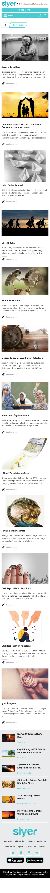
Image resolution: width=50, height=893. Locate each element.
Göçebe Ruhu (8, 242)
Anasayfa (8, 841)
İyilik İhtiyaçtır (9, 703)
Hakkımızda (19, 841)
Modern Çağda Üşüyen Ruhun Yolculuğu (22, 358)
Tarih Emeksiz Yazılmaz (13, 530)
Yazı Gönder (26, 9)
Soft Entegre (18, 874)
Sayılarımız (41, 841)
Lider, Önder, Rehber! (12, 185)
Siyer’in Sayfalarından (27, 846)
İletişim (41, 846)
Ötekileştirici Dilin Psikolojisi (16, 588)
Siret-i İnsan (18, 25)
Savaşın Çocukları (11, 67)
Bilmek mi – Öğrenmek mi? (15, 415)
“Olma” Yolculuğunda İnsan (16, 473)
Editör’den (30, 841)
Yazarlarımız (10, 846)
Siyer (10, 872)
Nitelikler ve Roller (11, 300)
